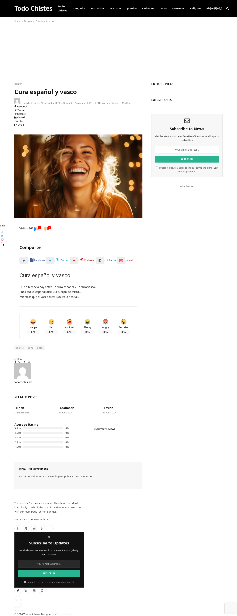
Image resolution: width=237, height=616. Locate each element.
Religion (195, 8)
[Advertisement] (118, 53)
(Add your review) (104, 428)
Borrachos (97, 8)
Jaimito (132, 8)
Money (18, 603)
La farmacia (66, 408)
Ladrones (148, 8)
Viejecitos (212, 8)
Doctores (115, 8)
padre (40, 347)
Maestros (178, 8)
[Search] (227, 8)
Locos (163, 8)
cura (30, 347)
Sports (18, 607)
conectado (51, 476)
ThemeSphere (64, 614)
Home (17, 21)
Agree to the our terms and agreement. (50, 582)
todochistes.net (30, 103)
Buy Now (19, 610)
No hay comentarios (108, 103)
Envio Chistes (62, 8)
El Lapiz (19, 408)
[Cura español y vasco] (78, 176)
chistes (20, 347)
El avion (108, 408)
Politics (18, 599)
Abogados (79, 8)
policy (59, 582)
